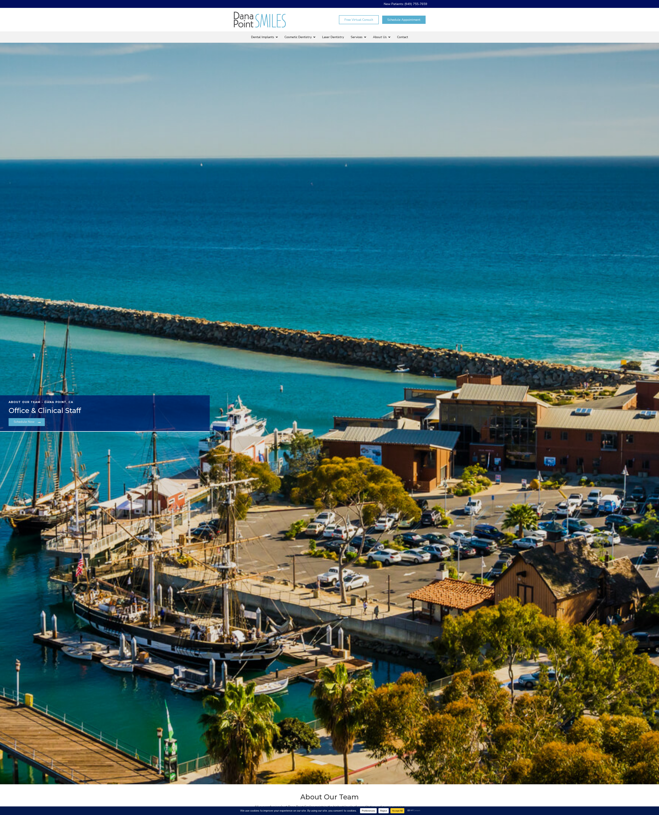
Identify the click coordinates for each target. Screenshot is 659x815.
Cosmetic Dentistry (298, 37)
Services (356, 37)
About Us (380, 37)
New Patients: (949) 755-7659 (405, 4)
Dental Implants (262, 37)
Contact (402, 37)
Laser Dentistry (333, 37)
